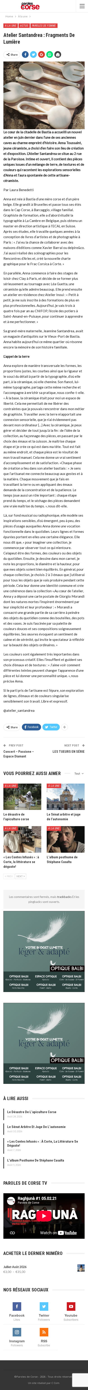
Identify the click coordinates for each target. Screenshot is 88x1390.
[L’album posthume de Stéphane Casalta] (66, 839)
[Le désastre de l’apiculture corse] (22, 797)
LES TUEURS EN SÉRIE (69, 752)
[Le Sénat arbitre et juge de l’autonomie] (66, 797)
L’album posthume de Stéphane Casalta (35, 1160)
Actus (24, 25)
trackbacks (64, 897)
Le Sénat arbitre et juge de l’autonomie (36, 1127)
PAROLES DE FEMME (44, 25)
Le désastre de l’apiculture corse (31, 1112)
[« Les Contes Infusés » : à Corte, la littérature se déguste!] (22, 839)
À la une (10, 25)
